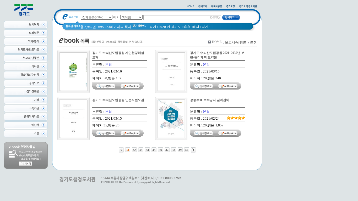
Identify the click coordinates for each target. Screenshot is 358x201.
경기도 (207, 27)
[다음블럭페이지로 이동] (193, 150)
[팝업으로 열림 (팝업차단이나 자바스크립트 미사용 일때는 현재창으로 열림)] (216, 6)
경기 (152, 27)
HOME (216, 42)
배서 (195, 27)
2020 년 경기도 (170, 27)
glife (186, 27)
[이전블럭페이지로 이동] (121, 150)
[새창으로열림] (230, 6)
